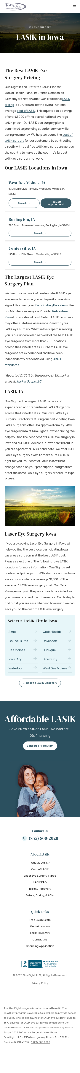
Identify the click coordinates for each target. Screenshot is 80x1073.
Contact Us (40, 939)
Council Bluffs (18, 641)
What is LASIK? (40, 862)
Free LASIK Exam (40, 920)
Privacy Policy (40, 983)
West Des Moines (55, 668)
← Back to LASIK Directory (40, 683)
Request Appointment (56, 203)
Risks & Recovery (40, 889)
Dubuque (49, 650)
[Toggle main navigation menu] (74, 6)
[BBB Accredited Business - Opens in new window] (40, 964)
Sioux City (50, 659)
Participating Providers (51, 305)
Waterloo (15, 668)
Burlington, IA (22, 219)
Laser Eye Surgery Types (40, 876)
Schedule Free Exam (40, 745)
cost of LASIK (26, 111)
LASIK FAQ (40, 882)
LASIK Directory (40, 933)
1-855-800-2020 (40, 1042)
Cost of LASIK (40, 869)
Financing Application (40, 946)
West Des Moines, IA (27, 183)
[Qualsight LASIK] (15, 6)
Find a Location (40, 926)
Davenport (50, 641)
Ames (13, 632)
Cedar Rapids (52, 632)
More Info (24, 203)
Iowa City (15, 659)
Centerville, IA (22, 248)
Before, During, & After (40, 895)
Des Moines (17, 650)
